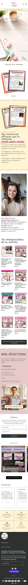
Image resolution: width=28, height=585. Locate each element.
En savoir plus (5, 165)
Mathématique (8, 369)
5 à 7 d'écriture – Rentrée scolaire (21, 330)
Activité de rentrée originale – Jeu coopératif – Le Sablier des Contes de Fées (20, 308)
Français (7, 366)
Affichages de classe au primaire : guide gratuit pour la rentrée (6, 261)
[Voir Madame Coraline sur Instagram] (12, 569)
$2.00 (16, 266)
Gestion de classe (10, 381)
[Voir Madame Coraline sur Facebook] (15, 569)
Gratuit (3, 266)
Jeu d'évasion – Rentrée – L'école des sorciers (7, 307)
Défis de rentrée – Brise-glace (6, 283)
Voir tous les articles (14, 477)
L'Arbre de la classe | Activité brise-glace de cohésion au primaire (6, 332)
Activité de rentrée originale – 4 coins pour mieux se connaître (20, 261)
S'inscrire (14, 436)
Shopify (21, 578)
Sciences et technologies (8, 374)
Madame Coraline (4, 542)
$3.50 (16, 333)
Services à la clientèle (5, 547)
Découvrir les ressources (14, 42)
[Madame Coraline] (14, 4)
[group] (14, 9)
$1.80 (2, 286)
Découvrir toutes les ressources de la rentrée (14, 342)
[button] (23, 4)
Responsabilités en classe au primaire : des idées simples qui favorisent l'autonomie (12, 468)
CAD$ (13, 575)
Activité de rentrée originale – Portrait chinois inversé (20, 285)
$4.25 (3, 310)
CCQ (3, 378)
